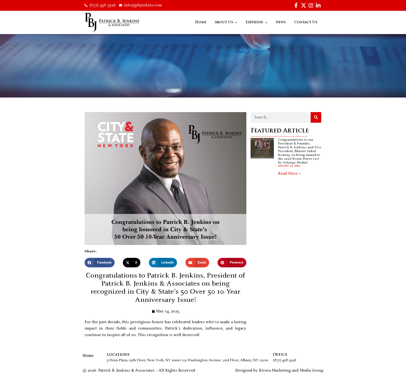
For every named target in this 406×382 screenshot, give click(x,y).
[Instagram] (311, 5)
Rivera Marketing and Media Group (291, 370)
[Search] (316, 117)
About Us (224, 22)
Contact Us (305, 22)
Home (200, 22)
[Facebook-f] (296, 5)
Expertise (254, 22)
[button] (100, 262)
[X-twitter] (303, 5)
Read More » (289, 173)
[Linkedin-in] (318, 5)
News (281, 22)
